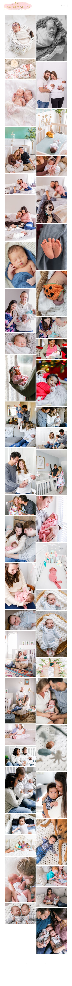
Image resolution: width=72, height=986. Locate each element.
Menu (63, 5)
